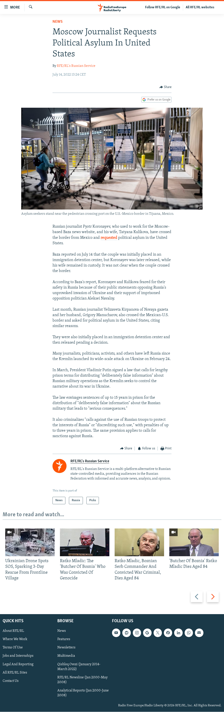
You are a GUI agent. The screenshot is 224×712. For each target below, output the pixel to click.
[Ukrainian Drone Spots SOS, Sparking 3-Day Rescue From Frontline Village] (30, 542)
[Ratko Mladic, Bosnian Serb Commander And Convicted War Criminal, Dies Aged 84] (139, 542)
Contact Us (11, 681)
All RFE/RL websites (200, 7)
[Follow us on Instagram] (137, 633)
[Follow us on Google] (147, 633)
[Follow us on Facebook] (168, 633)
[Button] (165, 87)
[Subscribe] (199, 633)
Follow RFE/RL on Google (162, 7)
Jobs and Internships (18, 656)
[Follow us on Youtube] (116, 633)
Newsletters (66, 648)
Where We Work (15, 639)
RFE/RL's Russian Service (76, 66)
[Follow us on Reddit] (126, 633)
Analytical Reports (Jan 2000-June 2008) (83, 693)
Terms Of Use (13, 648)
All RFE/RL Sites (15, 672)
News (57, 22)
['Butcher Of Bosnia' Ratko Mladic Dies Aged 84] (194, 542)
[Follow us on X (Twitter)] (158, 633)
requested (109, 238)
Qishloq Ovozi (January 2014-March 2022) (78, 667)
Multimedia (66, 656)
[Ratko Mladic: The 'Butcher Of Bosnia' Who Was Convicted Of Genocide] (84, 542)
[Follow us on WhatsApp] (189, 633)
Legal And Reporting (18, 664)
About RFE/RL (13, 631)
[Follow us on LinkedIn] (178, 633)
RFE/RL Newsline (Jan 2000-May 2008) (82, 680)
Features (63, 639)
